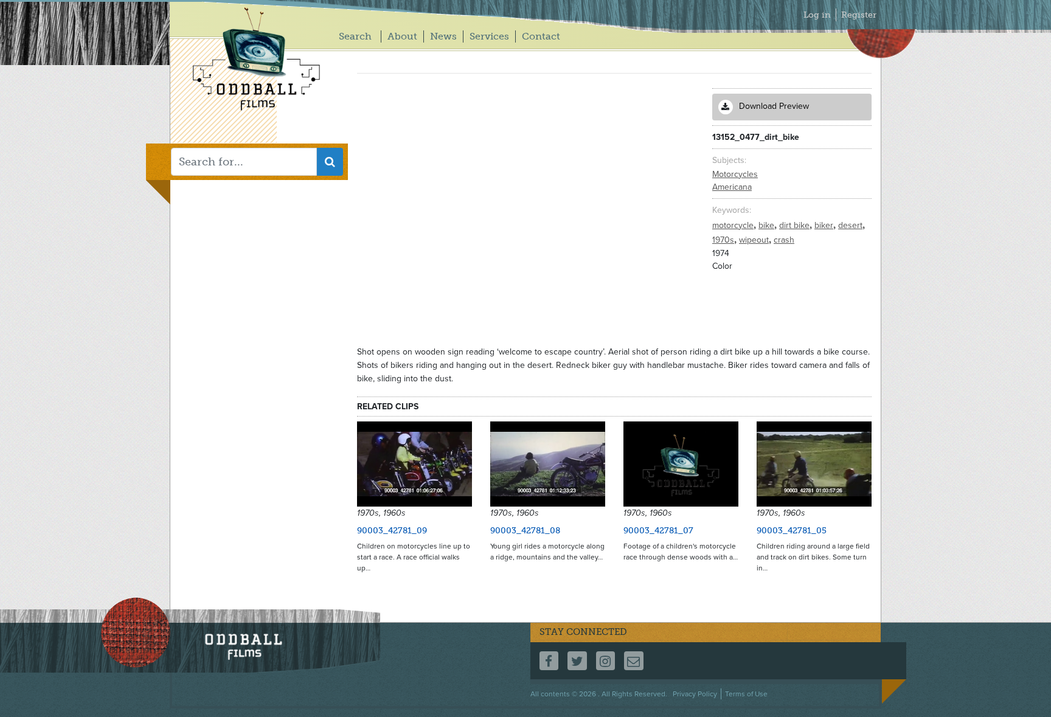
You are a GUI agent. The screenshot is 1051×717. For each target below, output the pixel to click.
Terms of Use (746, 694)
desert (851, 225)
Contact (541, 36)
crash (784, 240)
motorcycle (734, 225)
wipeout (755, 240)
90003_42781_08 (525, 530)
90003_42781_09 (392, 530)
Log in (817, 15)
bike (767, 225)
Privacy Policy (695, 694)
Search (355, 36)
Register (858, 15)
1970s (724, 240)
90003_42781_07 (658, 530)
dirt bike (795, 225)
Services (489, 36)
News (443, 36)
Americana (732, 187)
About (402, 36)
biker (825, 225)
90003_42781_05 (792, 530)
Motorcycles (735, 174)
